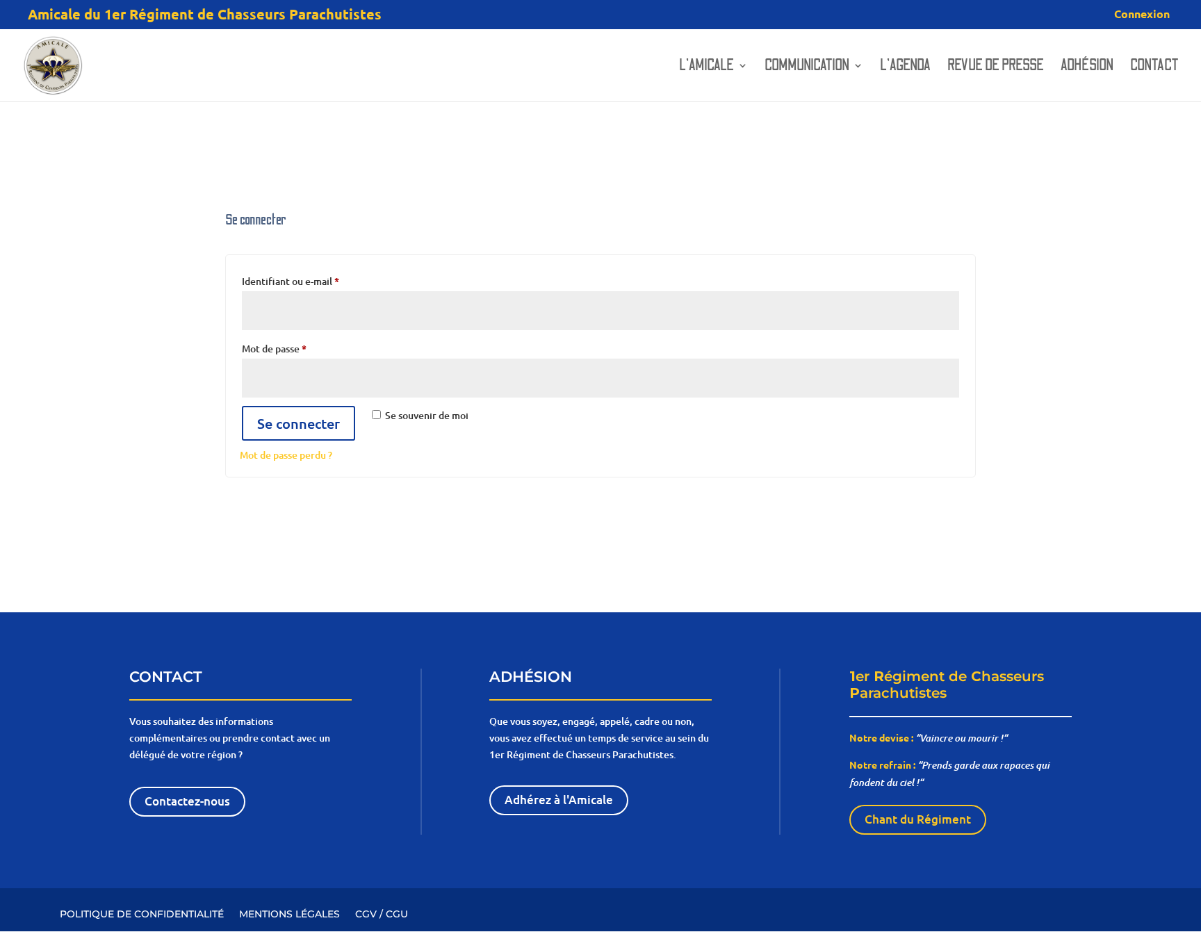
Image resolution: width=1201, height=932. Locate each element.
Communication (807, 67)
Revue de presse (995, 67)
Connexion (1142, 14)
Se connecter (298, 423)
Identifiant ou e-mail (316, 280)
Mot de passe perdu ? (286, 454)
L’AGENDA (905, 67)
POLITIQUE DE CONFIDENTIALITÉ (142, 913)
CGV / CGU (381, 913)
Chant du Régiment (918, 819)
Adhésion (1087, 67)
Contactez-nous (187, 801)
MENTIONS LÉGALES (289, 913)
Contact (1154, 67)
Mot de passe (299, 348)
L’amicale (706, 67)
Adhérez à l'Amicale (559, 800)
